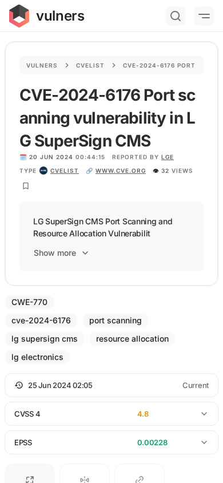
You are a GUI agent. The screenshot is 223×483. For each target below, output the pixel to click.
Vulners (42, 65)
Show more (55, 253)
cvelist (64, 170)
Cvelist (90, 65)
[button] (111, 385)
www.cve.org (120, 170)
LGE (167, 156)
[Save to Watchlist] (25, 186)
